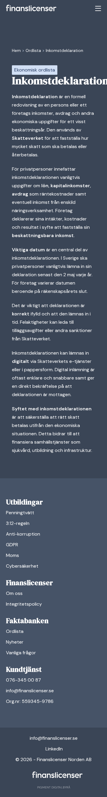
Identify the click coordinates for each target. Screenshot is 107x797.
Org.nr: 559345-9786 (30, 701)
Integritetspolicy (24, 604)
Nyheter (14, 642)
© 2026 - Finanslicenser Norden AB (53, 759)
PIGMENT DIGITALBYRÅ (53, 787)
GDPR (12, 545)
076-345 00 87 (23, 680)
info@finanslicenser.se (30, 691)
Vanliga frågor (21, 653)
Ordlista (33, 50)
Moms (12, 555)
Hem (16, 50)
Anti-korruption (23, 534)
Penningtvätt (20, 512)
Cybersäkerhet (22, 566)
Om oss (14, 593)
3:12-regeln (17, 523)
